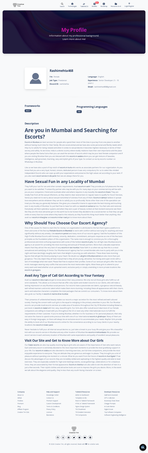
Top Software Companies (112, 412)
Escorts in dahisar (100, 197)
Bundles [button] (95, 4)
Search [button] (62, 6)
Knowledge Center (52, 395)
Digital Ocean (108, 409)
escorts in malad (41, 308)
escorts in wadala (76, 156)
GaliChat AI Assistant (111, 395)
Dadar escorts (33, 345)
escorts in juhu (87, 242)
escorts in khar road (59, 217)
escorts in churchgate (107, 356)
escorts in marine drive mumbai (56, 294)
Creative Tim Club (23, 412)
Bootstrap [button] (104, 6)
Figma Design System (82, 406)
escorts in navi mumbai (70, 247)
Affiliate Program (23, 409)
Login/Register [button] (129, 6)
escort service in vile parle (46, 176)
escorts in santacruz (87, 206)
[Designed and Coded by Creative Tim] (18, 5)
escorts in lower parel (44, 325)
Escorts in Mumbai (32, 142)
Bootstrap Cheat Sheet (112, 401)
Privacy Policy (50, 409)
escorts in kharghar (39, 217)
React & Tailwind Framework (84, 401)
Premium (20, 403)
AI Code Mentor (109, 406)
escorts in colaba (42, 350)
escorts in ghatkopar (98, 316)
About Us (20, 395)
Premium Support (52, 401)
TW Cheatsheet (80, 409)
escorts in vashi (84, 186)
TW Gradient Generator (83, 412)
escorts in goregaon (32, 270)
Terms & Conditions (53, 406)
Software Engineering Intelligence (115, 415)
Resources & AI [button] (116, 6)
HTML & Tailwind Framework (85, 403)
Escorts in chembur (76, 364)
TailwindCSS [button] (84, 6)
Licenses (49, 412)
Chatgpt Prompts (110, 403)
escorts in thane (104, 192)
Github (19, 398)
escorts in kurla (66, 167)
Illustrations (50, 415)
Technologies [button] (72, 6)
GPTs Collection (109, 398)
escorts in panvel (61, 233)
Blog (18, 406)
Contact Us (50, 398)
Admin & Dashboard (82, 395)
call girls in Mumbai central (90, 256)
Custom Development (53, 403)
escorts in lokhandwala (97, 332)
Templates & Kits (81, 398)
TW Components (81, 415)
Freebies (20, 401)
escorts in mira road (40, 280)
